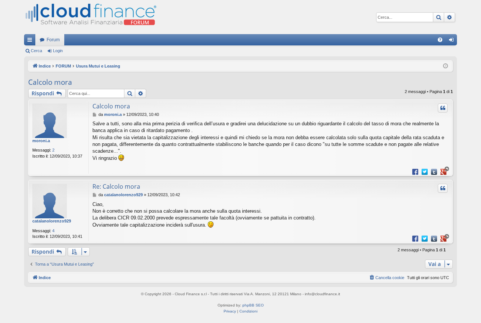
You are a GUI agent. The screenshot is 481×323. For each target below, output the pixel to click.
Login (58, 50)
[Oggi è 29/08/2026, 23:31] (445, 66)
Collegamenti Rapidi (31, 41)
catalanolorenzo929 (51, 221)
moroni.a (41, 140)
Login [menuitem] (453, 41)
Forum (53, 39)
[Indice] (90, 17)
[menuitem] (440, 39)
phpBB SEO (253, 305)
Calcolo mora (50, 82)
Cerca (36, 50)
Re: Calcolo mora (116, 186)
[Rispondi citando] (443, 108)
